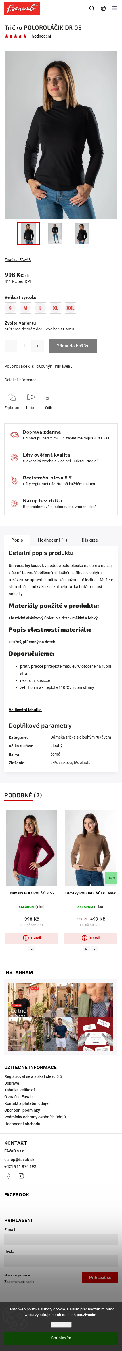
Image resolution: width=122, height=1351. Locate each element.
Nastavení (61, 1324)
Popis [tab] (17, 540)
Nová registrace (17, 1275)
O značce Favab (18, 1096)
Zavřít (104, 415)
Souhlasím (61, 1338)
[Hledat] (92, 8)
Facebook (8, 1176)
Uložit (50, 416)
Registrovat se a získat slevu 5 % (33, 1076)
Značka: (18, 259)
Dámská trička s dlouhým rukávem (81, 737)
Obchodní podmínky (22, 1110)
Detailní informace (20, 380)
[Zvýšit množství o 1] (37, 346)
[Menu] (114, 8)
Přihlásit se (100, 1277)
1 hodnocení (40, 36)
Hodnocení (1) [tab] (52, 540)
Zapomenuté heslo (19, 1282)
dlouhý (56, 745)
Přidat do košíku (73, 345)
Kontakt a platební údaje (26, 1103)
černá (55, 754)
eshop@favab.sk (19, 1159)
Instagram (21, 1176)
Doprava (11, 1083)
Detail (36, 938)
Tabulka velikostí (19, 1090)
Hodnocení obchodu (22, 1124)
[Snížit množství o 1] (11, 346)
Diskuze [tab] (90, 540)
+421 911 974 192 (20, 1166)
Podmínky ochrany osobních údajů (35, 1117)
